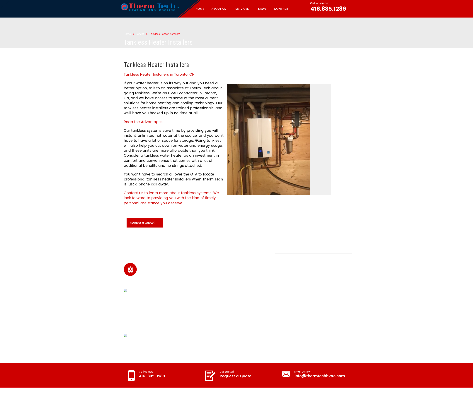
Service (140, 34)
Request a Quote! (142, 223)
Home (127, 34)
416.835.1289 (328, 9)
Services (242, 9)
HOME (199, 9)
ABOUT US (218, 9)
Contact (281, 9)
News (262, 9)
